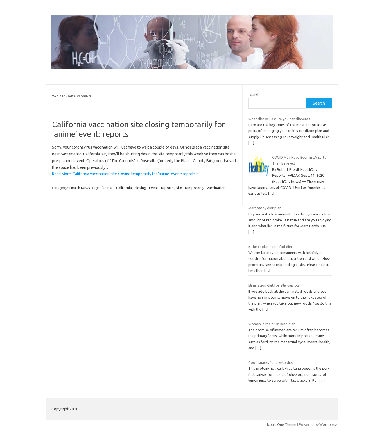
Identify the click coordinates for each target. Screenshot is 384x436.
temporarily (194, 188)
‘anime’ (107, 188)
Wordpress (328, 424)
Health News (79, 188)
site (179, 188)
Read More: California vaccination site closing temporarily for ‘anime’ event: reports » (125, 174)
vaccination (216, 188)
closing (140, 188)
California (124, 188)
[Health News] (192, 68)
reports (167, 188)
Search (253, 95)
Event (153, 188)
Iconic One (275, 424)
